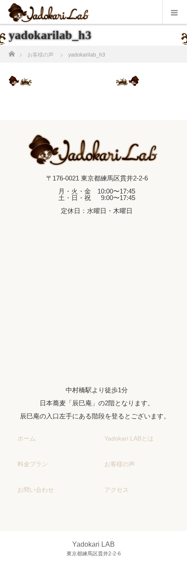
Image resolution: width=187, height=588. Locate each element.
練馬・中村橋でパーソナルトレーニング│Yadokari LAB (109, 577)
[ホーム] (11, 51)
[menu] (174, 12)
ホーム (26, 438)
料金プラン (32, 464)
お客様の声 (119, 464)
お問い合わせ (35, 489)
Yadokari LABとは (129, 438)
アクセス (116, 489)
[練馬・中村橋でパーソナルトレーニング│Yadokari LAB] (93, 158)
